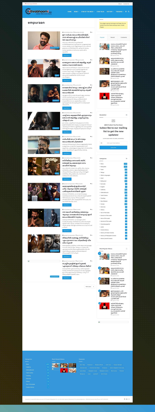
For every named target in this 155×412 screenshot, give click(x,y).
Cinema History (105, 230)
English (103, 187)
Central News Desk (68, 32)
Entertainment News (95, 368)
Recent (113, 37)
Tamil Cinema (104, 195)
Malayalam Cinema (104, 371)
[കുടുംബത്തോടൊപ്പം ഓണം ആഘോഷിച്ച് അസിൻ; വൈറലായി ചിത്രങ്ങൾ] (104, 60)
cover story (108, 365)
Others (102, 210)
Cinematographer (105, 224)
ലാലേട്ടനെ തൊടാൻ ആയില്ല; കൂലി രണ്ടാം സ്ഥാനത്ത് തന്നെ (76, 63)
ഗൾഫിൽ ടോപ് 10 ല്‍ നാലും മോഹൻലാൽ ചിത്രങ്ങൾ (74, 140)
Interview (103, 207)
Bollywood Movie (99, 365)
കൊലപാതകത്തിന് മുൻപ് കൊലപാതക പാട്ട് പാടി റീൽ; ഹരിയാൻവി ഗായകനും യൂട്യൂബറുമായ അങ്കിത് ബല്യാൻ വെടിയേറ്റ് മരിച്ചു (119, 48)
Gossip (102, 204)
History (109, 11)
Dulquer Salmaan (118, 365)
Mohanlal (121, 371)
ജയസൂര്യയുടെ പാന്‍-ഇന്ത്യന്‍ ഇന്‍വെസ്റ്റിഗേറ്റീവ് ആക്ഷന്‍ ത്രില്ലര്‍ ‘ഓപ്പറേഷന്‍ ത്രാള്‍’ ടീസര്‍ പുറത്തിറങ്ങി (119, 85)
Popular (102, 37)
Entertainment (83, 368)
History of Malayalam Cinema (108, 236)
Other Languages (105, 175)
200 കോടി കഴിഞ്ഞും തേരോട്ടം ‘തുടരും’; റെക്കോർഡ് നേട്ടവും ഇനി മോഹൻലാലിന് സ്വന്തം (77, 214)
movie (89, 374)
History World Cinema (106, 238)
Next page (88, 286)
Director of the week (106, 215)
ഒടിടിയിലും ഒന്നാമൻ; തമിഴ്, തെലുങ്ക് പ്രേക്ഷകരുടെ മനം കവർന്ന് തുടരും (74, 163)
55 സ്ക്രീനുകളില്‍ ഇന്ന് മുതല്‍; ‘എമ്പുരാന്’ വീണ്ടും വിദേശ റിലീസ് (76, 264)
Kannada (103, 184)
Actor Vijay (82, 365)
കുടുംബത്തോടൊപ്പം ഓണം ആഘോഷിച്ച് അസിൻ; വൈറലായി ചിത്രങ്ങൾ (117, 61)
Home (69, 11)
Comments (124, 37)
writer (102, 227)
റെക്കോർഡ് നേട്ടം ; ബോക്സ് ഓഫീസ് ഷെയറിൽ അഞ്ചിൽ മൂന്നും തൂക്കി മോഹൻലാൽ (77, 90)
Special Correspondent (69, 60)
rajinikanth (95, 374)
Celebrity (103, 190)
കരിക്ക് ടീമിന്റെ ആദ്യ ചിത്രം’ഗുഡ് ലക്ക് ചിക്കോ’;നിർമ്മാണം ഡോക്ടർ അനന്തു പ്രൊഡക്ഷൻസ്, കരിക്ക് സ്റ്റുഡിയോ (118, 98)
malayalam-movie (92, 371)
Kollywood (104, 368)
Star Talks (100, 11)
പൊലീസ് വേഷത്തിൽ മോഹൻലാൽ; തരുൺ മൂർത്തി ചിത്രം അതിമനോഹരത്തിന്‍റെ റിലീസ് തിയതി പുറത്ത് (118, 72)
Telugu (102, 172)
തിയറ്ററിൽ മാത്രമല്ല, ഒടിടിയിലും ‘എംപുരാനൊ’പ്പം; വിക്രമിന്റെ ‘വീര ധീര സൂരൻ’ (76, 240)
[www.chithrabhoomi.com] (38, 11)
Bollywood (103, 181)
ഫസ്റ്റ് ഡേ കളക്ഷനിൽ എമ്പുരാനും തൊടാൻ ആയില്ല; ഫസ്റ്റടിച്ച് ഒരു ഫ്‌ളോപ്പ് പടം (77, 118)
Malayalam (103, 167)
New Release (104, 201)
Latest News (83, 371)
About (120, 4)
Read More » (67, 55)
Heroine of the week (106, 221)
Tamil (102, 169)
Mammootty (114, 371)
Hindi (102, 178)
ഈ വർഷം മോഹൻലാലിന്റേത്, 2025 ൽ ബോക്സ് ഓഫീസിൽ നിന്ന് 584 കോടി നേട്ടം (76, 37)
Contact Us (126, 4)
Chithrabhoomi (104, 192)
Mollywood (82, 374)
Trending (119, 11)
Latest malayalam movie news (117, 368)
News (76, 11)
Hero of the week (105, 218)
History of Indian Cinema (107, 233)
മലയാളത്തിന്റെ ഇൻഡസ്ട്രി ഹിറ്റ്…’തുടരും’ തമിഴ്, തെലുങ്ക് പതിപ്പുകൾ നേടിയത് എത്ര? (74, 189)
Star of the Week (87, 11)
